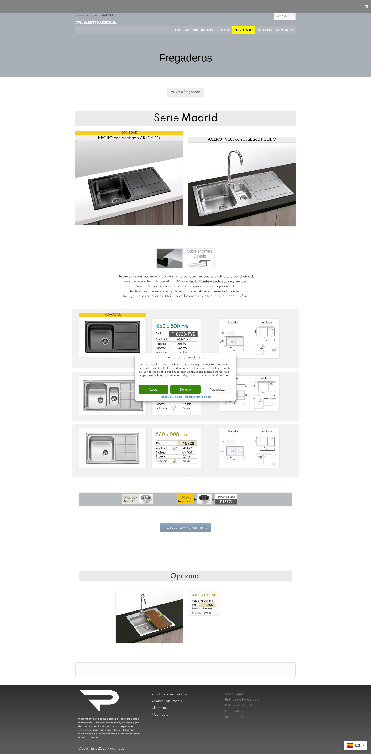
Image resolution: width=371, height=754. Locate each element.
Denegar (185, 389)
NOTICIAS (264, 29)
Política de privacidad (197, 397)
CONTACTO (285, 29)
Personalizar (217, 389)
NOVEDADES (244, 29)
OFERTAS (224, 29)
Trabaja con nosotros (170, 694)
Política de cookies (171, 397)
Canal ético (234, 711)
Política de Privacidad (242, 699)
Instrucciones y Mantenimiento (185, 527)
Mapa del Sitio (236, 717)
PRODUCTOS (203, 29)
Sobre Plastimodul (168, 701)
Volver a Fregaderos (185, 92)
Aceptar (153, 389)
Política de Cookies (239, 705)
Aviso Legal (234, 694)
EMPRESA (182, 29)
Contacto (161, 714)
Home (76, 15)
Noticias (160, 708)
